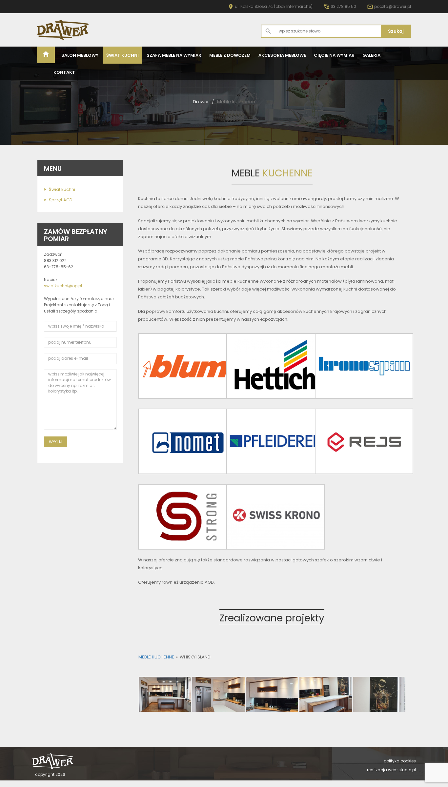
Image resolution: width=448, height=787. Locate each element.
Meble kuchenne (156, 657)
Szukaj (396, 31)
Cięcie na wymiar (334, 55)
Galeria (371, 55)
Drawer (201, 101)
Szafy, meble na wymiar (174, 55)
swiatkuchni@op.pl (63, 286)
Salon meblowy (79, 55)
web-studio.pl (402, 770)
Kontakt (64, 72)
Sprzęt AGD (60, 200)
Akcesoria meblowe (282, 55)
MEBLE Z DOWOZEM (230, 55)
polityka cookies (400, 761)
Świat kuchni (122, 55)
